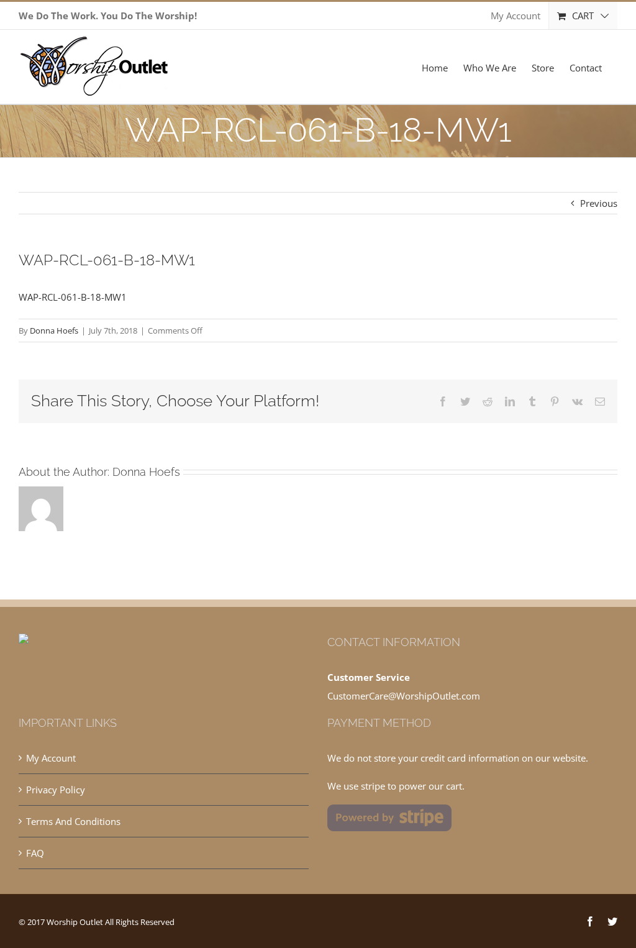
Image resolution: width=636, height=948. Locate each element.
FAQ (35, 853)
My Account (51, 758)
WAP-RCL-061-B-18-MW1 (73, 297)
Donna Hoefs (54, 330)
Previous (598, 203)
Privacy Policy (55, 789)
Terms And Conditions (73, 821)
